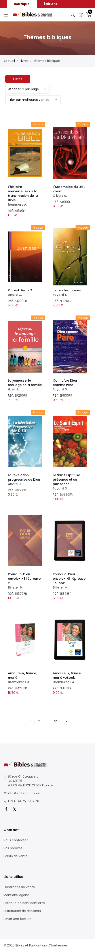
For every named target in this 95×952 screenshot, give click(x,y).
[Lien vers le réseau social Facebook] (6, 809)
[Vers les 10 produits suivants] (65, 721)
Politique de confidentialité (24, 903)
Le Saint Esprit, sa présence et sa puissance (66, 482)
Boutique (22, 4)
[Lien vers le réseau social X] (14, 809)
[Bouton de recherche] (73, 14)
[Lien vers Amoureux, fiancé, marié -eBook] (70, 639)
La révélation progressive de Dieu (24, 479)
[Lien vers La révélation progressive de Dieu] (25, 441)
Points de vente (16, 856)
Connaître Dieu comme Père (65, 385)
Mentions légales (16, 895)
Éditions (50, 4)
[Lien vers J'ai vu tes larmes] (70, 256)
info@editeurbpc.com (25, 793)
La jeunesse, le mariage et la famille (25, 385)
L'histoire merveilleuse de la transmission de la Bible (23, 196)
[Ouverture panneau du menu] (7, 14)
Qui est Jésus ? (20, 292)
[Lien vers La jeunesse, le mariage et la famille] (25, 347)
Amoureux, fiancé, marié (22, 677)
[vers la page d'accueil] (47, 764)
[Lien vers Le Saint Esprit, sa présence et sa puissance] (70, 441)
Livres (24, 61)
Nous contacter (16, 840)
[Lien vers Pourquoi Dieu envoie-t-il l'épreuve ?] (25, 540)
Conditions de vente (19, 887)
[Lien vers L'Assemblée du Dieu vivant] (70, 153)
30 (55, 721)
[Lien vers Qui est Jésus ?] (25, 256)
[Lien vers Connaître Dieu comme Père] (70, 347)
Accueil (9, 61)
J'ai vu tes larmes (67, 292)
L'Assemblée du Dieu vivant (69, 191)
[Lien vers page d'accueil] (32, 14)
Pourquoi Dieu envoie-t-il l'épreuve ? (24, 581)
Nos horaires (13, 848)
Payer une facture (18, 919)
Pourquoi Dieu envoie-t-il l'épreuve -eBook (69, 581)
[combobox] (27, 89)
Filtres (17, 79)
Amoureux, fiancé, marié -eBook (67, 677)
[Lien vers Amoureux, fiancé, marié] (25, 639)
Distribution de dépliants (22, 911)
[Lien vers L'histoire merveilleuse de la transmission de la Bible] (25, 153)
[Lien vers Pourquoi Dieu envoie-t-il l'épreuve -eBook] (70, 540)
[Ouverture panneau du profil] (80, 14)
